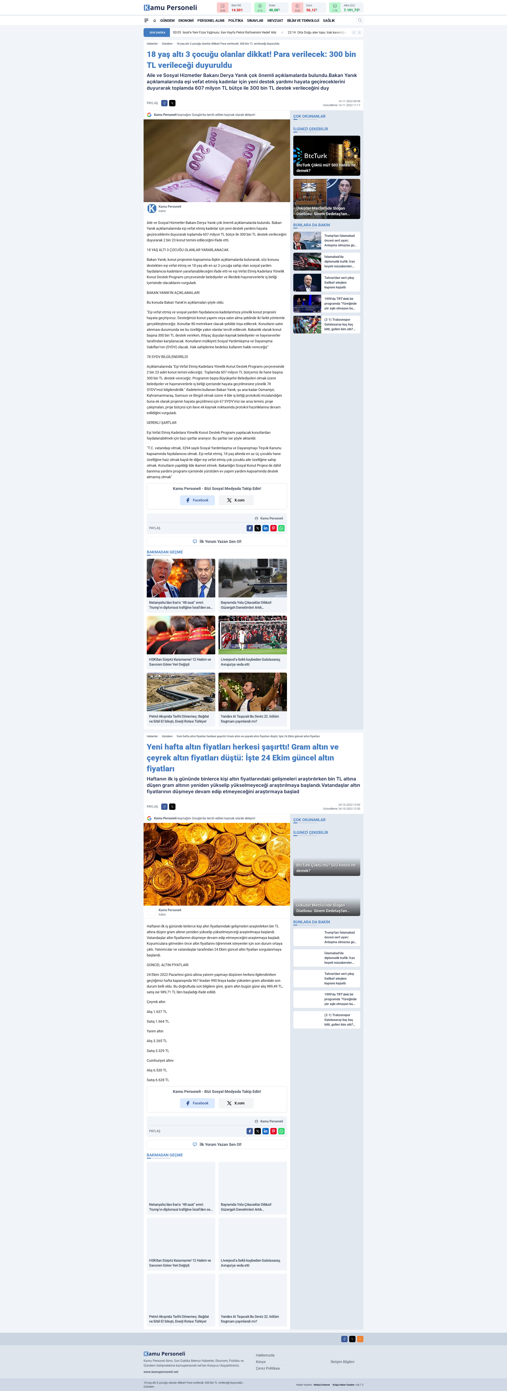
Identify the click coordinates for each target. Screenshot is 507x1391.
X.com (239, 500)
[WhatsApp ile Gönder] (281, 528)
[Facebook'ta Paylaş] (164, 103)
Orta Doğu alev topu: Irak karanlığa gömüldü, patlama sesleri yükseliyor (262, 32)
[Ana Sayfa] (154, 20)
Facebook (201, 500)
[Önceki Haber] (354, 32)
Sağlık (329, 20)
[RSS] (360, 1339)
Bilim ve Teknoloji (303, 20)
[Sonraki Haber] (359, 32)
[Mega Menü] (146, 20)
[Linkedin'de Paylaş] (265, 528)
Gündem (167, 20)
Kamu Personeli (170, 209)
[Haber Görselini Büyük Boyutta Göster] (217, 160)
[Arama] (360, 20)
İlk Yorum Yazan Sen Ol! (220, 541)
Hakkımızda (265, 1355)
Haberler (152, 43)
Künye (261, 1362)
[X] (352, 1339)
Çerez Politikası (268, 1368)
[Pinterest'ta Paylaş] (273, 528)
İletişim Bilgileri (342, 1362)
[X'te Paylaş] (172, 103)
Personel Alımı (210, 20)
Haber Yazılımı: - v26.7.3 (329, 1384)
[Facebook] (344, 1339)
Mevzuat (275, 20)
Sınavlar (255, 20)
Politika (235, 20)
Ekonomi (185, 20)
